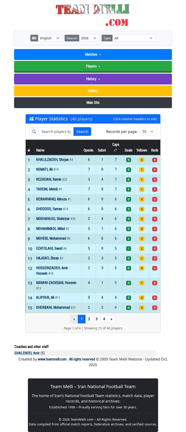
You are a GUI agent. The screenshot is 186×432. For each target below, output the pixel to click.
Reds (154, 150)
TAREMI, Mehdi (47, 189)
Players (91, 66)
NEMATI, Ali (45, 169)
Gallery (93, 91)
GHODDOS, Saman (49, 209)
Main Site (93, 102)
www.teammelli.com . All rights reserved (66, 359)
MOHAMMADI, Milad (51, 228)
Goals (128, 150)
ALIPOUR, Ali (45, 297)
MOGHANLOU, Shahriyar (53, 218)
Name (40, 150)
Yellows (141, 150)
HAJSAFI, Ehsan (48, 258)
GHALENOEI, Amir (27, 353)
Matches (91, 54)
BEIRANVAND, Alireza (52, 199)
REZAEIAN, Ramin (49, 179)
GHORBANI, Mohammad (53, 307)
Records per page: (121, 131)
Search (82, 131)
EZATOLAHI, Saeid (49, 248)
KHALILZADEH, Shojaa (52, 159)
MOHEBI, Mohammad (51, 238)
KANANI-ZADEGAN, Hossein (56, 283)
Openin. (89, 150)
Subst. (102, 150)
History (91, 79)
